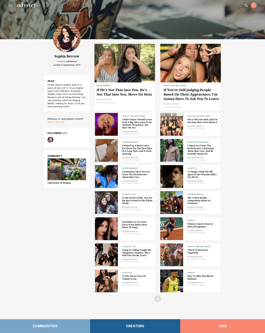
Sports (191, 220)
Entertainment (130, 142)
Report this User (56, 122)
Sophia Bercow (105, 99)
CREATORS (135, 326)
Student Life (129, 194)
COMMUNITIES (45, 326)
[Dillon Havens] (50, 140)
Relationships (104, 86)
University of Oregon (59, 182)
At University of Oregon (106, 103)
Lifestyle (192, 168)
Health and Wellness (175, 86)
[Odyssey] (26, 5)
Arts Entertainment (198, 142)
